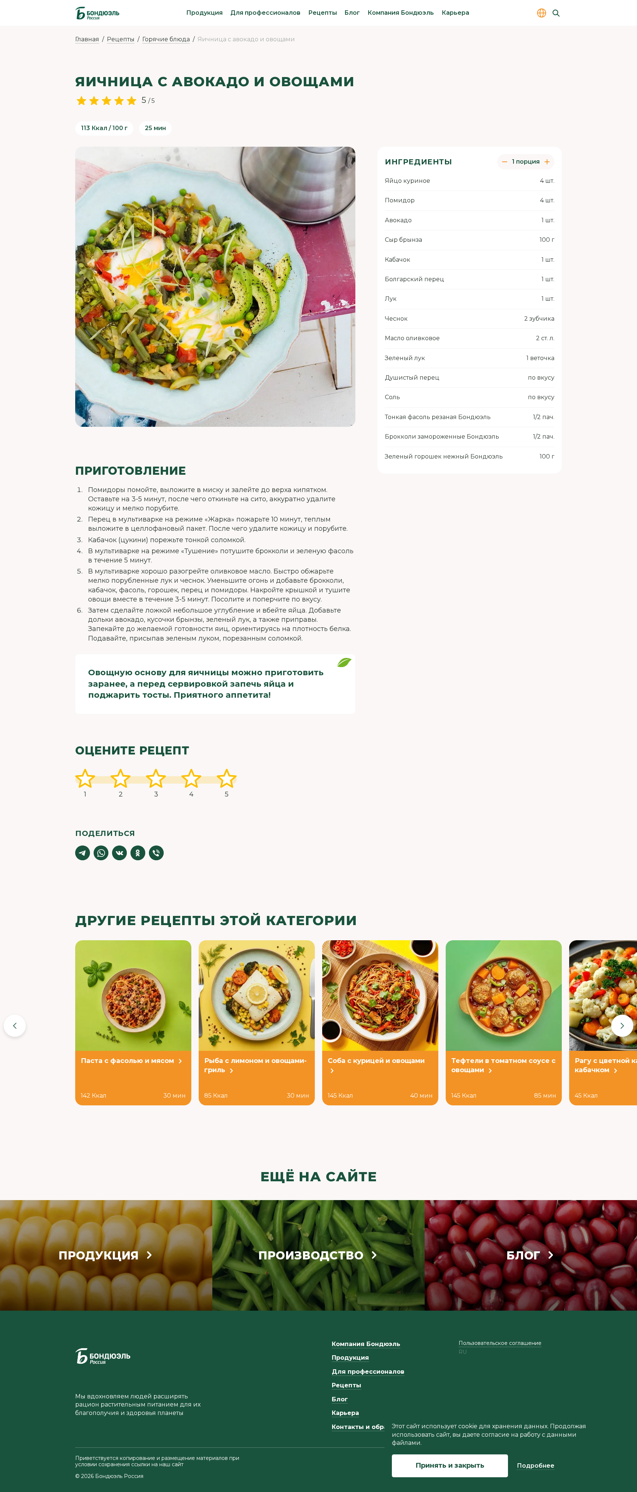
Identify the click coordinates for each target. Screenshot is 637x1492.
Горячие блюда (166, 39)
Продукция (204, 12)
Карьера (455, 12)
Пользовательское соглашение (500, 1343)
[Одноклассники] (137, 853)
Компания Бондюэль (401, 12)
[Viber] (156, 853)
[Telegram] (82, 853)
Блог (352, 12)
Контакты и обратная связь (377, 1426)
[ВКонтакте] (119, 853)
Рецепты (322, 12)
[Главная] (97, 13)
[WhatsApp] (101, 853)
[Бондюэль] (102, 1356)
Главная (87, 39)
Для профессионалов (265, 12)
